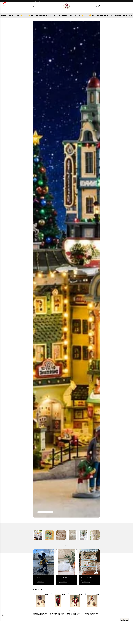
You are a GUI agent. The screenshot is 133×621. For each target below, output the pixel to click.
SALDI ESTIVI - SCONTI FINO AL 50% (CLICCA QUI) (66, 1)
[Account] (96, 6)
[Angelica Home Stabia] (66, 6)
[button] (34, 6)
